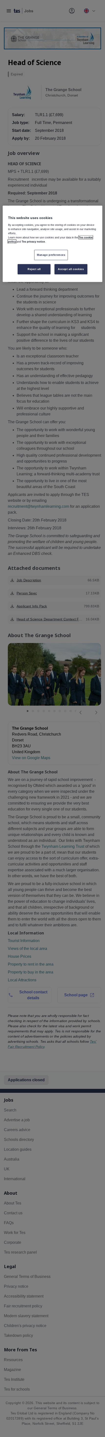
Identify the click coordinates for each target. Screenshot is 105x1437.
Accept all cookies (71, 268)
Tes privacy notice (33, 241)
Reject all (34, 268)
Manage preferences (51, 254)
